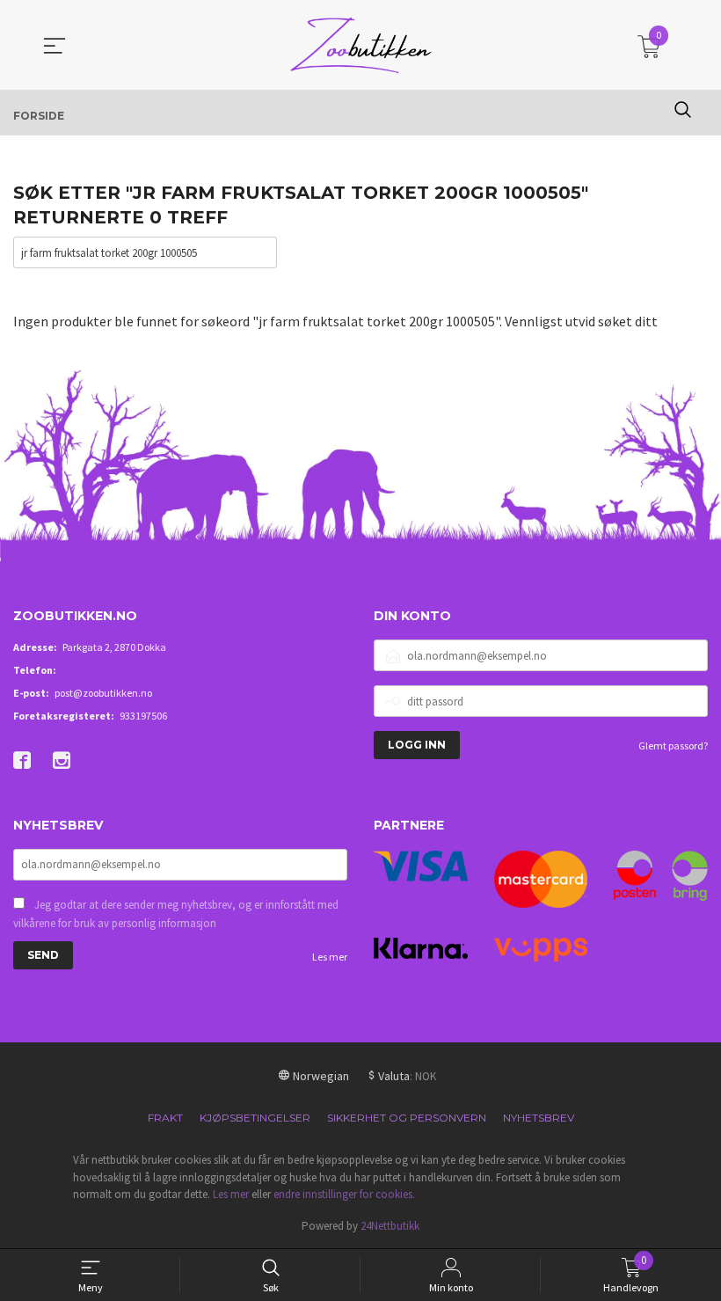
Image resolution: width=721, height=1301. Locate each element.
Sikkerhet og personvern (406, 1117)
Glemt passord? (673, 745)
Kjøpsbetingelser (255, 1117)
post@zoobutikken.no (103, 692)
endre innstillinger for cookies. (344, 1194)
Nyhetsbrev (538, 1117)
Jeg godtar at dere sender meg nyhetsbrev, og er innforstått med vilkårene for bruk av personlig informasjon (176, 914)
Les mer (329, 956)
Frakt (165, 1117)
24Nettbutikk (389, 1225)
